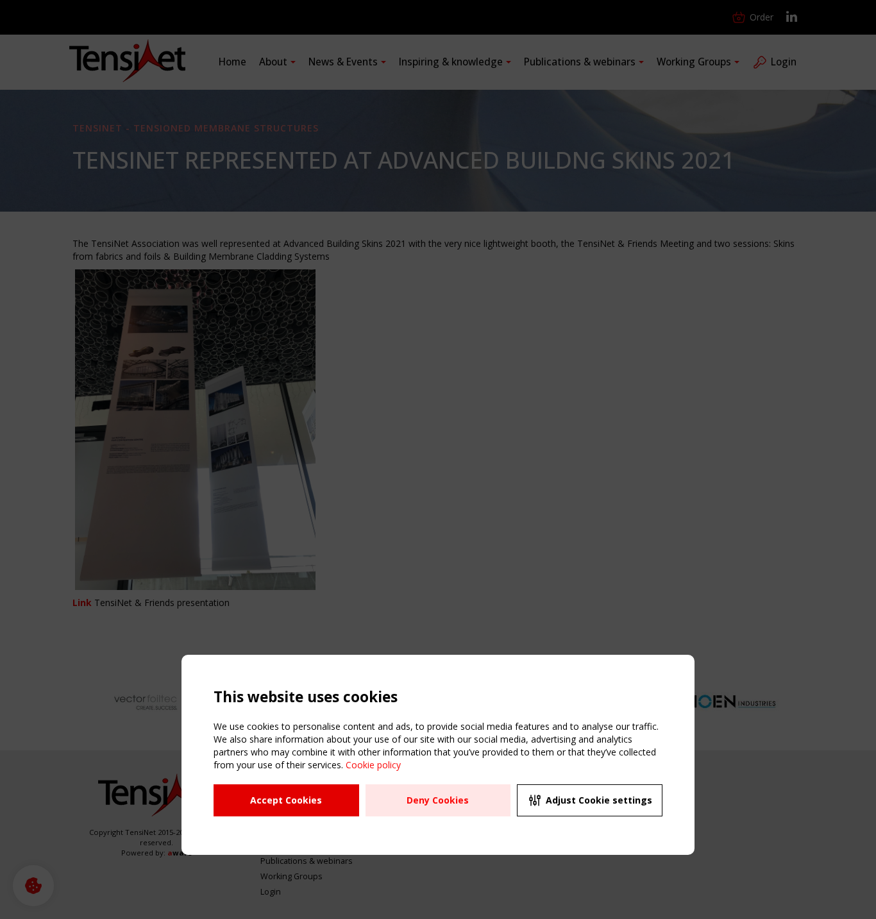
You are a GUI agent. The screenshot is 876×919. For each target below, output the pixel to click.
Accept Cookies (286, 800)
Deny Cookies (438, 800)
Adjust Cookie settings (599, 800)
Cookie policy (373, 765)
